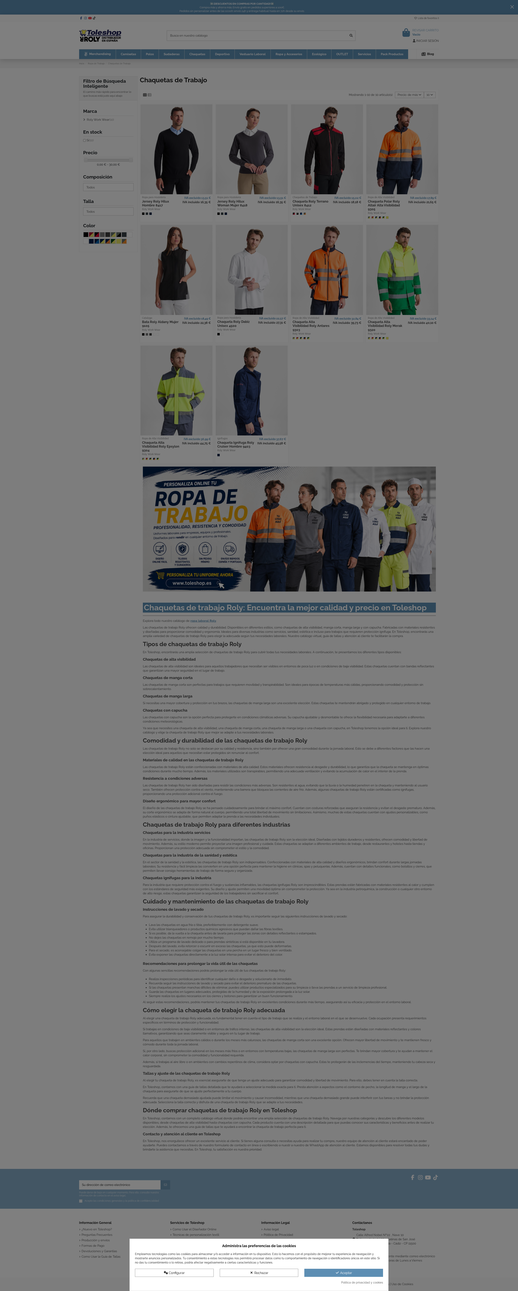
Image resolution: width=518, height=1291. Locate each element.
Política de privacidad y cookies (362, 1282)
